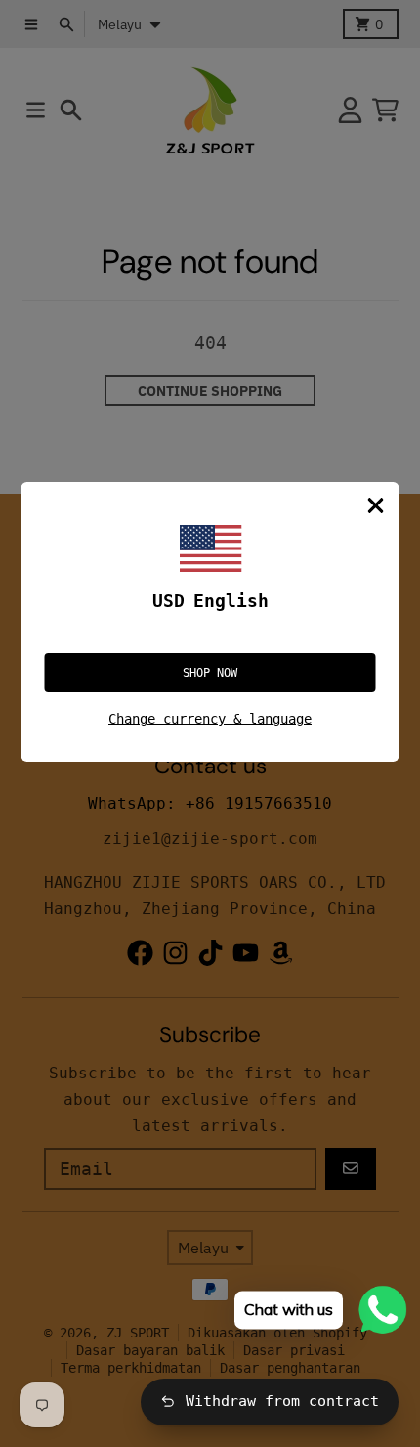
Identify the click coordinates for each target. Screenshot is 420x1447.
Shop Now (210, 673)
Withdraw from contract (282, 1401)
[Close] (376, 505)
